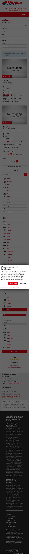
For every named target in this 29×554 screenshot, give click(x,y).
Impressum (16, 287)
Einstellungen (23, 283)
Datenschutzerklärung (6, 287)
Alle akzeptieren (13, 283)
